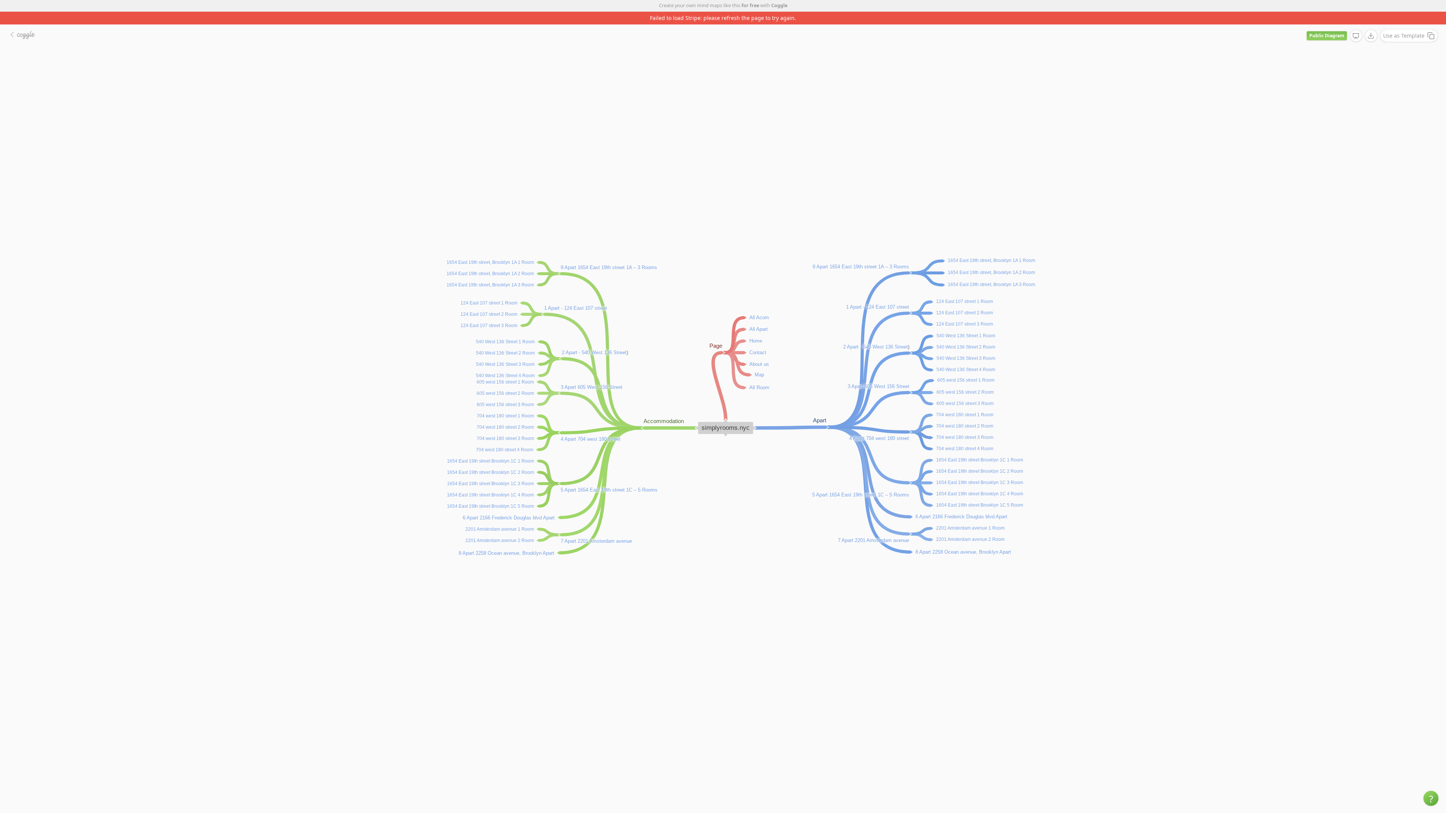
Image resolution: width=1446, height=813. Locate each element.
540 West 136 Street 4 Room (966, 356)
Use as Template (1404, 22)
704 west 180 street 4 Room (964, 435)
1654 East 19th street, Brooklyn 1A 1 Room (991, 247)
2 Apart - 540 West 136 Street (875, 334)
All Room (759, 374)
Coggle (779, 5)
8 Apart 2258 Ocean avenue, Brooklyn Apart (963, 539)
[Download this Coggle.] (1371, 23)
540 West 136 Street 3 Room (966, 345)
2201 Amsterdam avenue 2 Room (970, 526)
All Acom (759, 304)
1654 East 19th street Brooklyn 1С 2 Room (979, 458)
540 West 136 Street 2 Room (966, 334)
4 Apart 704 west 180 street (879, 425)
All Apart (758, 316)
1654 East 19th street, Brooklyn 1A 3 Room (991, 271)
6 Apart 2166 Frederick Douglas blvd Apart (961, 503)
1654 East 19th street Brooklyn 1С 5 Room (979, 492)
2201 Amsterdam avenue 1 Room (970, 515)
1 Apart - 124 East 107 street (877, 294)
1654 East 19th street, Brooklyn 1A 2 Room (991, 259)
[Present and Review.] (1356, 23)
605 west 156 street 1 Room (966, 367)
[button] (1430, 798)
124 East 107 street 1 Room (964, 288)
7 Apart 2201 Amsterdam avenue (873, 527)
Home (755, 327)
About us (759, 351)
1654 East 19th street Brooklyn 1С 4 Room (979, 481)
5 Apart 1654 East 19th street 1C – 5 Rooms (860, 482)
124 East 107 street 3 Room (964, 311)
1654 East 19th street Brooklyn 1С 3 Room (979, 469)
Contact (757, 339)
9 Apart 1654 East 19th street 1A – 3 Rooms (861, 254)
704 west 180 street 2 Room (964, 413)
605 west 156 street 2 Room (965, 379)
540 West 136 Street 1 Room (966, 323)
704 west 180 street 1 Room (964, 402)
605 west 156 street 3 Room (965, 390)
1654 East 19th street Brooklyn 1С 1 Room (979, 447)
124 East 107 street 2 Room (964, 300)
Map (759, 361)
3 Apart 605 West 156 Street (591, 374)
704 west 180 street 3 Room (964, 424)
